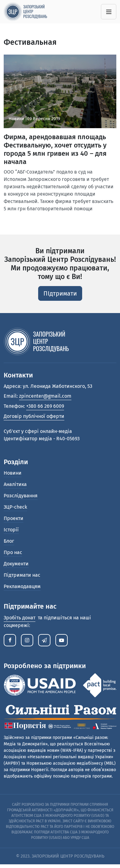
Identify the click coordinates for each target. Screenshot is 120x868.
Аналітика (15, 484)
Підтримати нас (22, 575)
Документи (16, 564)
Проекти (13, 518)
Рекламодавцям (22, 586)
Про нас (13, 552)
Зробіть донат (19, 618)
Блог (9, 541)
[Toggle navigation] (108, 11)
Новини (13, 473)
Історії (11, 530)
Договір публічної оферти (34, 416)
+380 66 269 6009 (45, 406)
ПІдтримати (60, 293)
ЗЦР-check (15, 507)
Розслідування (21, 496)
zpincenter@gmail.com (45, 396)
